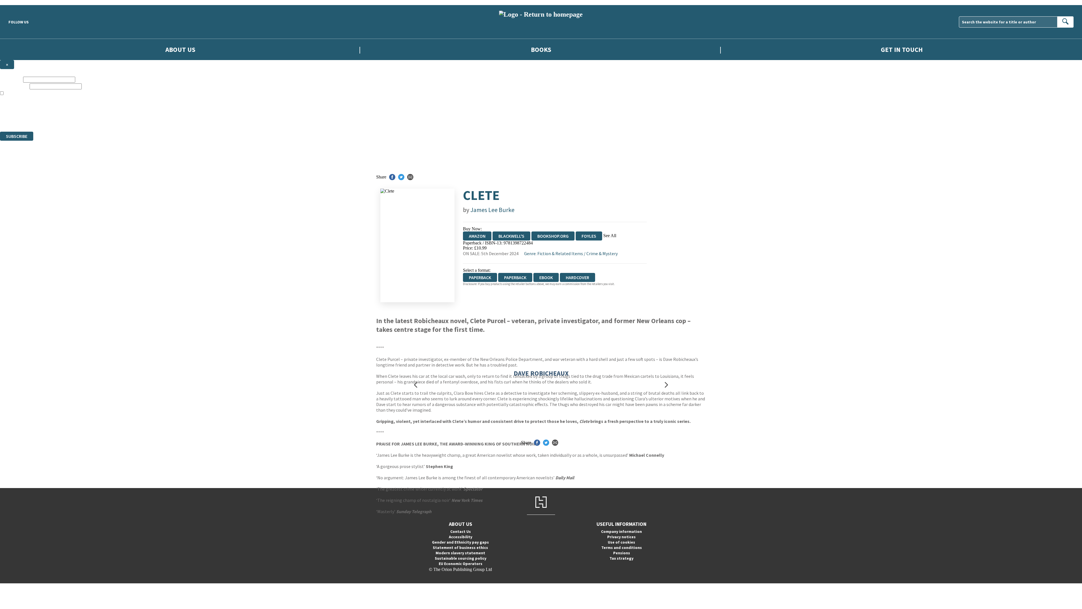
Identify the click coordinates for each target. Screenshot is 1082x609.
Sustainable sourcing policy (460, 558)
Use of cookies (621, 542)
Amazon (477, 236)
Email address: (14, 86)
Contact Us (460, 531)
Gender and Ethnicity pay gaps (460, 542)
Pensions (621, 552)
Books (541, 49)
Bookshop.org (553, 236)
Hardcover (577, 277)
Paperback (515, 277)
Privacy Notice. (111, 118)
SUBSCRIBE (16, 136)
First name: (11, 79)
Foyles (589, 236)
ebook (546, 277)
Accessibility (460, 536)
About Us (180, 49)
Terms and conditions (621, 547)
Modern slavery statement (460, 552)
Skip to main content (18, 2)
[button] (415, 384)
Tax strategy (621, 558)
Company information (621, 531)
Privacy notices (621, 536)
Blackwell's (511, 236)
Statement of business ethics (460, 547)
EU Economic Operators (460, 563)
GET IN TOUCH (902, 49)
